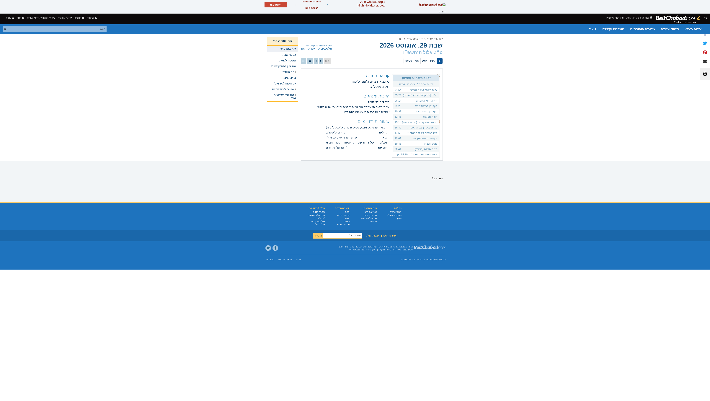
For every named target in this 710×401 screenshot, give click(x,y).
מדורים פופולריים (642, 29)
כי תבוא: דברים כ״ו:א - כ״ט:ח (370, 81)
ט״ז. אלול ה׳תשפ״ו (423, 52)
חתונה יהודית (343, 215)
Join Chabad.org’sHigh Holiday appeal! (371, 3)
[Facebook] (275, 248)
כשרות (347, 221)
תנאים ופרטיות (285, 259)
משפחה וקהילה (613, 29)
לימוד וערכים (670, 29)
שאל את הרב (63, 17)
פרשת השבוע (343, 224)
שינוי (303, 49)
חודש (424, 61)
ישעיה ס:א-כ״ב (379, 86)
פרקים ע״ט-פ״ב (335, 132)
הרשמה (373, 221)
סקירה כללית (319, 212)
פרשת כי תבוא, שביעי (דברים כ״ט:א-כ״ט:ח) (352, 127)
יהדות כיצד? (693, 29)
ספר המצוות (333, 142)
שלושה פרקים (366, 142)
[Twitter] (268, 248)
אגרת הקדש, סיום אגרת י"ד (341, 137)
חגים (347, 212)
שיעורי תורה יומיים (373, 121)
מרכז (429, 259)
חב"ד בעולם (319, 224)
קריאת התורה (377, 75)
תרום (19, 17)
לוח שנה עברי (435, 39)
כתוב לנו (270, 259)
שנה (417, 61)
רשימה (408, 61)
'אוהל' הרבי (319, 218)
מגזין (399, 218)
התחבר (90, 17)
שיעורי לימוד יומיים (368, 218)
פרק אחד (349, 142)
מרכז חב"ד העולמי (346, 247)
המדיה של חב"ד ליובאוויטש (413, 259)
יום (400, 39)
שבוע (432, 61)
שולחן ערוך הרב (317, 221)
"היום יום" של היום (336, 147)
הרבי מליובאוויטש (317, 215)
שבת (347, 218)
